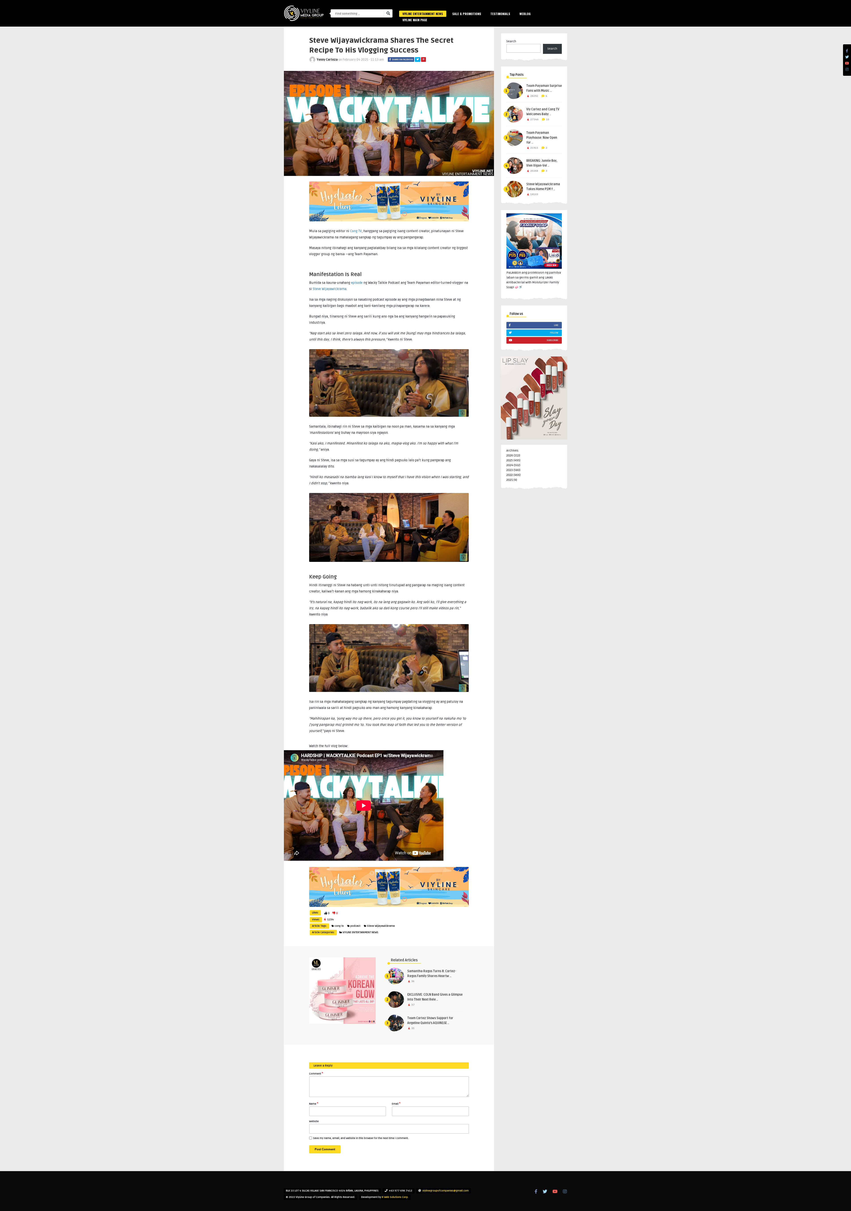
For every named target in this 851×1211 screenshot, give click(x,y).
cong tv (339, 926)
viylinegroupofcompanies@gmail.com (445, 1190)
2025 (509, 460)
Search (511, 41)
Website (314, 1121)
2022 (509, 475)
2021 (509, 480)
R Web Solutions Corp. (395, 1197)
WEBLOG (525, 13)
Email (396, 1104)
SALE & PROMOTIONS (466, 13)
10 (547, 119)
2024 (509, 465)
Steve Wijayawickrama (329, 289)
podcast (355, 926)
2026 (509, 455)
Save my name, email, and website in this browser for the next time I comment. (361, 1138)
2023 (509, 470)
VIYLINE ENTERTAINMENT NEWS (422, 13)
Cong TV (356, 231)
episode (357, 283)
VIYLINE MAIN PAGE (414, 20)
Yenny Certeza (327, 60)
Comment (316, 1073)
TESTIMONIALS (500, 13)
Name (313, 1104)
